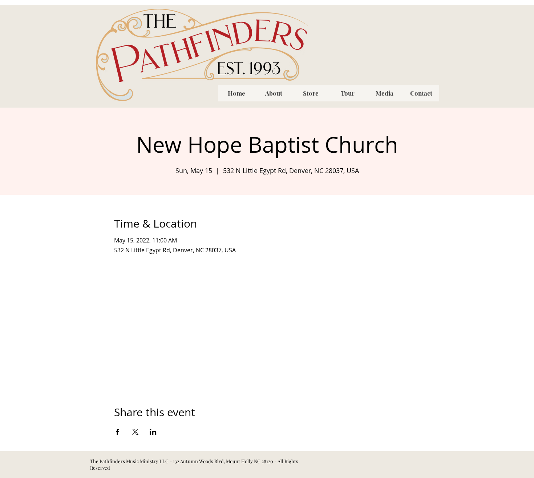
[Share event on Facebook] (117, 432)
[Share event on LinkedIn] (153, 432)
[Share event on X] (135, 432)
